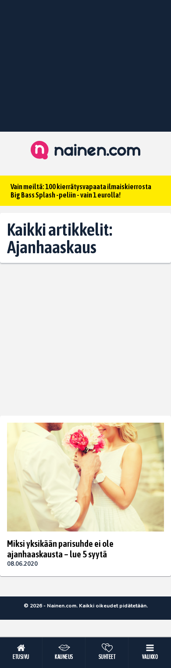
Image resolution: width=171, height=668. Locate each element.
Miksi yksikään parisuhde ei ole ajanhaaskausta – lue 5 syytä (60, 548)
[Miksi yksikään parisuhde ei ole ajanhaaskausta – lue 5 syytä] (85, 477)
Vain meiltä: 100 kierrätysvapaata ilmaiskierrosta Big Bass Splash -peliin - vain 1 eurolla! (81, 190)
